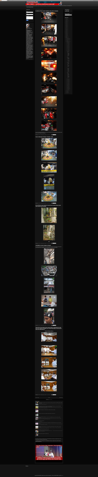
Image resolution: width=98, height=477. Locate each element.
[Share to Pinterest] (55, 134)
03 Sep (68, 89)
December (67, 38)
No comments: (48, 134)
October (67, 40)
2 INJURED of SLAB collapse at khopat (43, 245)
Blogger (62, 475)
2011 (66, 34)
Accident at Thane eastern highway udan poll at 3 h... (68, 53)
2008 (66, 37)
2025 (66, 19)
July (67, 91)
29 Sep (68, 43)
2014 (66, 31)
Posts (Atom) (50, 399)
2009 (66, 36)
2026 (66, 18)
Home (49, 397)
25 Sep (68, 46)
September (67, 41)
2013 (66, 32)
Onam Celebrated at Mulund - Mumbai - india (44, 136)
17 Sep (68, 49)
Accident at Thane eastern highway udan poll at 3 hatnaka (46, 10)
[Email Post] (51, 134)
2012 (66, 33)
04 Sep (68, 88)
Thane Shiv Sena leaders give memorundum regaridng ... (68, 75)
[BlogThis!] (53, 134)
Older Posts (61, 397)
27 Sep (68, 44)
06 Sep (68, 87)
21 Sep (68, 48)
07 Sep (68, 86)
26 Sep (68, 45)
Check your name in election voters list (39, 420)
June (67, 92)
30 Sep (68, 42)
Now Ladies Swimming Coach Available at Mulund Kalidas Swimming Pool (47, 413)
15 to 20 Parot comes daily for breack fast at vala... (68, 64)
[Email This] (52, 134)
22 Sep (68, 47)
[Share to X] (54, 134)
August (67, 90)
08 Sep (68, 85)
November (67, 39)
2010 (66, 35)
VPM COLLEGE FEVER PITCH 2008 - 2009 (43, 433)
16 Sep (68, 50)
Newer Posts (37, 397)
